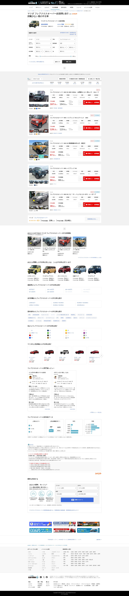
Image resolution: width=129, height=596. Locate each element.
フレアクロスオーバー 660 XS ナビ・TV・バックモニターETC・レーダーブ (73, 194)
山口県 (87, 561)
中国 (64, 561)
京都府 (79, 559)
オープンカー (31, 565)
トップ (31, 7)
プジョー (53, 563)
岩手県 (79, 551)
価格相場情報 (44, 24)
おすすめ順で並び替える (38, 82)
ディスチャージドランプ (91, 317)
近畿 (64, 559)
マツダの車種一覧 (46, 10)
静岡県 (79, 557)
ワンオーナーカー (45, 314)
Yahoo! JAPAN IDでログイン (44, 74)
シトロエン (54, 565)
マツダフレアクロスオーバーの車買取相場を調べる (41, 510)
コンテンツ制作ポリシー (58, 585)
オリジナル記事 (88, 7)
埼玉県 (80, 553)
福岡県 (72, 565)
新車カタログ (34, 545)
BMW (53, 553)
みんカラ (48, 585)
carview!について (57, 583)
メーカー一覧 (40, 10)
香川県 (76, 563)
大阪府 (72, 559)
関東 (64, 553)
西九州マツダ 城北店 (58, 133)
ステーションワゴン (32, 557)
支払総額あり (31, 320)
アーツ (55, 184)
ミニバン (30, 553)
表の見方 (31, 444)
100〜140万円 (50, 289)
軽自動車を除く (56, 320)
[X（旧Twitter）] (44, 577)
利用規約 (93, 583)
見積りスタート (79, 499)
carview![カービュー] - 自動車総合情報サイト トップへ (70, 539)
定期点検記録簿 (36, 314)
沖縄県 (98, 565)
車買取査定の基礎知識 (59, 510)
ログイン (89, 2)
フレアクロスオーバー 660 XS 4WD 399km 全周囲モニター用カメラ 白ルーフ (74, 92)
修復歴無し (73, 314)
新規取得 (93, 2)
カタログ (47, 7)
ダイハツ (44, 567)
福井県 (87, 555)
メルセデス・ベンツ (56, 551)
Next (101, 355)
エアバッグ (82, 317)
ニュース (79, 7)
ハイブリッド (31, 559)
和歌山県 (91, 559)
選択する (62, 51)
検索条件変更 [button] (62, 78)
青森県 (76, 551)
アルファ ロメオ (55, 567)
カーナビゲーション (50, 317)
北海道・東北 (66, 551)
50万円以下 (31, 289)
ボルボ (53, 569)
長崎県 (79, 565)
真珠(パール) (34, 332)
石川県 (83, 555)
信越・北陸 (65, 555)
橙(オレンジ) (70, 332)
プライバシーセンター (85, 583)
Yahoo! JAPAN (98, 2)
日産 (43, 555)
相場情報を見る (91, 219)
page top (98, 539)
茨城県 (87, 553)
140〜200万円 (50, 291)
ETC (57, 317)
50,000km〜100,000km (82, 302)
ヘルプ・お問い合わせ (58, 587)
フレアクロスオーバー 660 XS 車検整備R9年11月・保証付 (67, 143)
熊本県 (83, 565)
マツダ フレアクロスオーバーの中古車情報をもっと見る (90, 257)
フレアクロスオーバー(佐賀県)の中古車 (76, 10)
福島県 (94, 551)
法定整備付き (68, 317)
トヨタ (43, 551)
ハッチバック (31, 555)
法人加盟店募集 (87, 585)
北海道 (72, 551)
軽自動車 (30, 567)
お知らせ (68, 583)
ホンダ (43, 557)
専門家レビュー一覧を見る (96, 412)
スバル (43, 563)
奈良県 (87, 559)
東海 (64, 557)
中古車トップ (34, 10)
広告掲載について (79, 585)
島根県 (76, 561)
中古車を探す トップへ (52, 539)
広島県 (83, 561)
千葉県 (84, 553)
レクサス (44, 553)
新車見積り (64, 7)
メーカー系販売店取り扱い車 (63, 314)
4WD (29, 314)
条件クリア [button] (57, 61)
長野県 (76, 555)
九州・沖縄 (65, 565)
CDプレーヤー (41, 317)
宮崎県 (90, 565)
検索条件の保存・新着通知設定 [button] (77, 78)
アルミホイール (81, 314)
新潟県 (72, 555)
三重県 (83, 557)
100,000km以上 (81, 305)
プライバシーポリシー (75, 583)
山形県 (90, 551)
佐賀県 (76, 565)
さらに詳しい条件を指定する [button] (37, 61)
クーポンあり (39, 320)
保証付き (75, 317)
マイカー (97, 7)
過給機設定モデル (32, 317)
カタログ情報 (60, 24)
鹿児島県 (94, 565)
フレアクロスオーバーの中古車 (63, 10)
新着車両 (64, 320)
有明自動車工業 (57, 158)
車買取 (71, 7)
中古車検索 (55, 7)
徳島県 (72, 563)
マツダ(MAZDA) (41, 545)
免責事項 (98, 583)
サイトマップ (72, 585)
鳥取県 (72, 561)
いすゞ (43, 569)
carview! (29, 10)
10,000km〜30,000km (58, 302)
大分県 (87, 565)
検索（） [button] (69, 61)
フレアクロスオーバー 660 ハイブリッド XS (63, 168)
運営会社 (63, 583)
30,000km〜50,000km (58, 305)
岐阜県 (76, 557)
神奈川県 (76, 553)
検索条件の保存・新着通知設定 (68, 32)
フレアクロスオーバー (41, 217)
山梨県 (98, 553)
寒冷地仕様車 (89, 314)
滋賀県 (83, 559)
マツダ (31, 217)
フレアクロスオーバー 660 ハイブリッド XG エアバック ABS (69, 117)
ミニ (52, 559)
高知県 (83, 563)
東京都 (72, 553)
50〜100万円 (32, 291)
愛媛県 (79, 563)
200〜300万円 (68, 289)
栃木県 (91, 553)
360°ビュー (38, 7)
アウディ (53, 557)
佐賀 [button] (61, 43)
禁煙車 (62, 317)
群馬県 (95, 553)
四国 (64, 563)
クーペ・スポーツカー (32, 563)
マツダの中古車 (53, 10)
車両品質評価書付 (47, 320)
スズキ (43, 565)
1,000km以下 (32, 302)
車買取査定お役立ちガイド (72, 510)
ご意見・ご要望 (95, 585)
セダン (29, 551)
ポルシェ (53, 561)
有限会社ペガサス (57, 209)
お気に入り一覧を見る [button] (95, 78)
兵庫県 (76, 559)
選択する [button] (38, 43)
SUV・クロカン (31, 561)
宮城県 (83, 551)
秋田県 (87, 551)
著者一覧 (66, 585)
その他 (87, 337)
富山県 (79, 555)
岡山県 (79, 561)
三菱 (43, 559)
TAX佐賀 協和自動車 (58, 108)
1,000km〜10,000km (34, 305)
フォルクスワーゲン (56, 555)
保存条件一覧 (73, 34)
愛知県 (72, 557)
